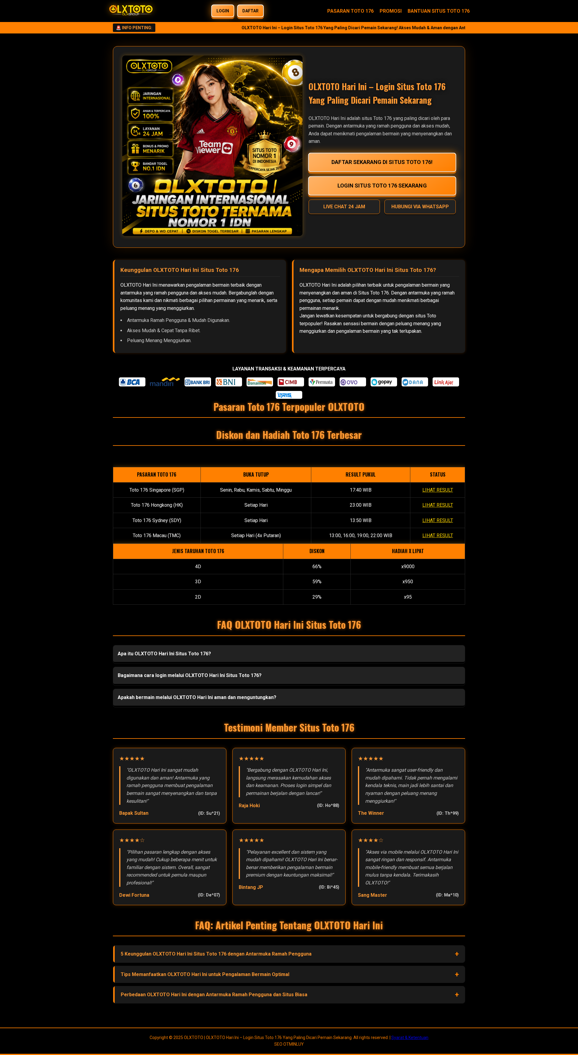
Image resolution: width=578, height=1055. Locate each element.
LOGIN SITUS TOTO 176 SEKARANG (382, 185)
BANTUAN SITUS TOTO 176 (439, 11)
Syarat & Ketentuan (409, 1037)
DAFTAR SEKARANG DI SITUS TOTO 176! (382, 162)
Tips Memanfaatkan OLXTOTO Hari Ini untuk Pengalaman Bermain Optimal (205, 974)
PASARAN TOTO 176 (350, 11)
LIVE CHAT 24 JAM (344, 206)
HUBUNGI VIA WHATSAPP (420, 206)
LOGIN (222, 10)
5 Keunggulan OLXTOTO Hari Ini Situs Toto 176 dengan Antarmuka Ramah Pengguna (216, 954)
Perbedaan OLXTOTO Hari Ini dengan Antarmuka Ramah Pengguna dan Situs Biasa (214, 994)
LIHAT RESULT (437, 490)
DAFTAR (250, 10)
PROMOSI (391, 11)
